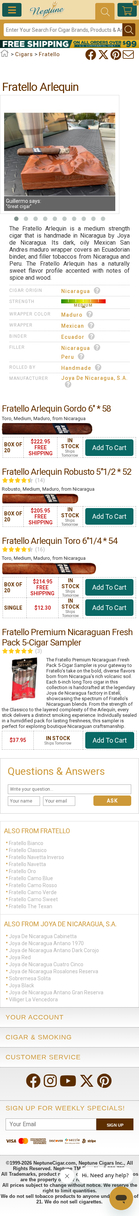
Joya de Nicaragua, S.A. (94, 378)
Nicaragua (75, 291)
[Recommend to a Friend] (129, 54)
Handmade (76, 368)
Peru (67, 357)
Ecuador (73, 337)
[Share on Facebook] (91, 54)
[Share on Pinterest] (116, 54)
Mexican (72, 326)
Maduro (72, 315)
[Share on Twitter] (104, 54)
